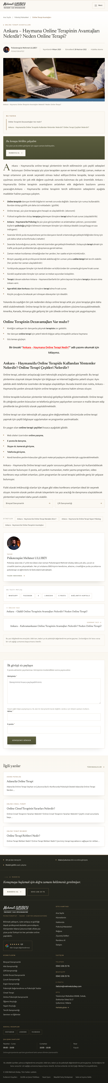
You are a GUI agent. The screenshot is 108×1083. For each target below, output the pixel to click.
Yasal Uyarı (46, 1077)
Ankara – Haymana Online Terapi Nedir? (46, 347)
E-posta (62, 596)
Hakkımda (60, 922)
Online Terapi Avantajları (41, 17)
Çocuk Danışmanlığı (11, 979)
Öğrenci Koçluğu (10, 1001)
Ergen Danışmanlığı (11, 984)
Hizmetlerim (61, 917)
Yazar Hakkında (16, 576)
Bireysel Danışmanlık (28, 503)
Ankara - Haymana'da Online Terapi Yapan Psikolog (81, 519)
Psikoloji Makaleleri (21, 17)
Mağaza (59, 931)
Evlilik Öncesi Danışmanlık (14, 975)
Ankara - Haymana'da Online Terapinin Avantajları (24, 525)
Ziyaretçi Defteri (62, 935)
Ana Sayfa (7, 17)
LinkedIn (49, 596)
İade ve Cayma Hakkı (83, 1077)
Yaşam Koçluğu (9, 1006)
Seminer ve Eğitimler (11, 1014)
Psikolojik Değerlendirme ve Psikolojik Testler (22, 988)
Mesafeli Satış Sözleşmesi (63, 1077)
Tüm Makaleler (96, 767)
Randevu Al (16, 153)
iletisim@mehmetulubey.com (68, 986)
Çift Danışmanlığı (80, 503)
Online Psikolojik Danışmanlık (15, 997)
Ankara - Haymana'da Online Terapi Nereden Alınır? (36, 519)
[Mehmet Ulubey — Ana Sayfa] (14, 5)
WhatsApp (13, 596)
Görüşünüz (12, 676)
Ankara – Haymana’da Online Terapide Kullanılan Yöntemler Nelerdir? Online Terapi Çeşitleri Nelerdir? (48, 127)
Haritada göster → (62, 1007)
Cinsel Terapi (8, 992)
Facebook (27, 596)
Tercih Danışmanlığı (11, 1010)
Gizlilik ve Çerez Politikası (29, 1077)
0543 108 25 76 (38, 892)
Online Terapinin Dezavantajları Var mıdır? (25, 121)
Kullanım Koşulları (10, 1077)
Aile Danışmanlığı (10, 966)
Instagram (9, 1032)
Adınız (10, 711)
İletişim (59, 944)
